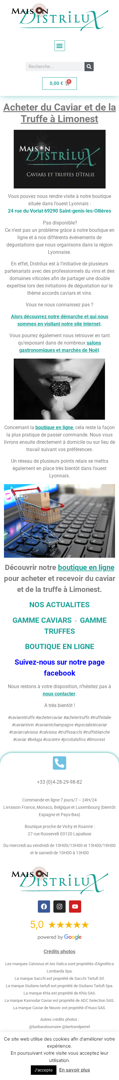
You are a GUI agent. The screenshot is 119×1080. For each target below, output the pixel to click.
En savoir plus (74, 1070)
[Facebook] (44, 906)
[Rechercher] (89, 66)
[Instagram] (59, 906)
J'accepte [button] (43, 1069)
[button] (59, 45)
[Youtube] (75, 906)
